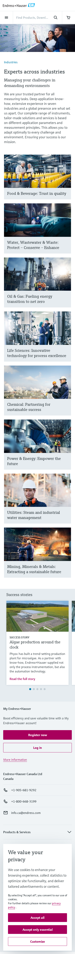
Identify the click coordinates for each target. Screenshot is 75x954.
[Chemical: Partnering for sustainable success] (66, 395)
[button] (37, 735)
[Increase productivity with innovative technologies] (66, 341)
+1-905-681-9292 (23, 790)
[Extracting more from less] (66, 557)
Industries (11, 62)
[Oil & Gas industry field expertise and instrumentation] (66, 287)
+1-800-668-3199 (23, 801)
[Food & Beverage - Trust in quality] (66, 182)
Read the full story (22, 679)
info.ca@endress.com (26, 813)
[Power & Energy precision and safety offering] (66, 449)
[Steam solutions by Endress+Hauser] (66, 503)
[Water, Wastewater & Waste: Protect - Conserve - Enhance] (66, 233)
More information (15, 760)
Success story (19, 637)
